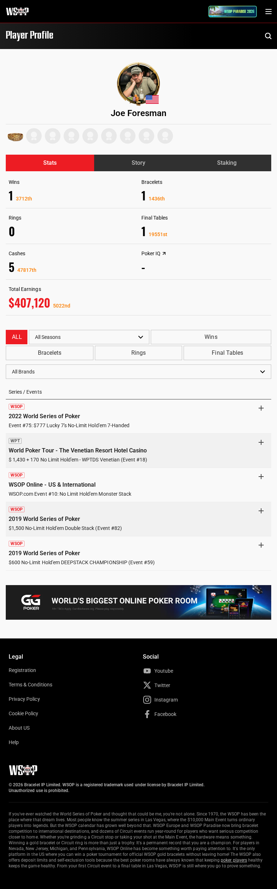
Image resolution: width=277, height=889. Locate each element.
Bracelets (49, 352)
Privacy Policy (24, 699)
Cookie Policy (24, 713)
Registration (22, 670)
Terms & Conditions (30, 684)
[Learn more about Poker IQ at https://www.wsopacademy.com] (164, 253)
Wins (211, 336)
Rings (138, 352)
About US (19, 728)
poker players (234, 860)
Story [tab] (138, 162)
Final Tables (227, 352)
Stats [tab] (50, 162)
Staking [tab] (227, 162)
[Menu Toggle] (268, 11)
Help (14, 742)
